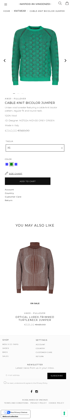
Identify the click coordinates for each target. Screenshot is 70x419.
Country (9, 193)
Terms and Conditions (16, 403)
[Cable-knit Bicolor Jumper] (16, 165)
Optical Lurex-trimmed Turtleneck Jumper (34, 318)
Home (6, 11)
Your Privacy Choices (18, 412)
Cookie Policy (56, 403)
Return (9, 200)
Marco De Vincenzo (38, 400)
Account (9, 189)
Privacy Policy (41, 383)
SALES (5, 356)
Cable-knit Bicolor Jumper (47, 11)
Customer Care (13, 197)
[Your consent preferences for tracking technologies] (64, 413)
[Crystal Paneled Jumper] (7, 165)
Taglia (9, 141)
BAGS (5, 352)
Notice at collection (10, 416)
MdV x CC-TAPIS (10, 344)
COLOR (8, 159)
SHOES (5, 348)
